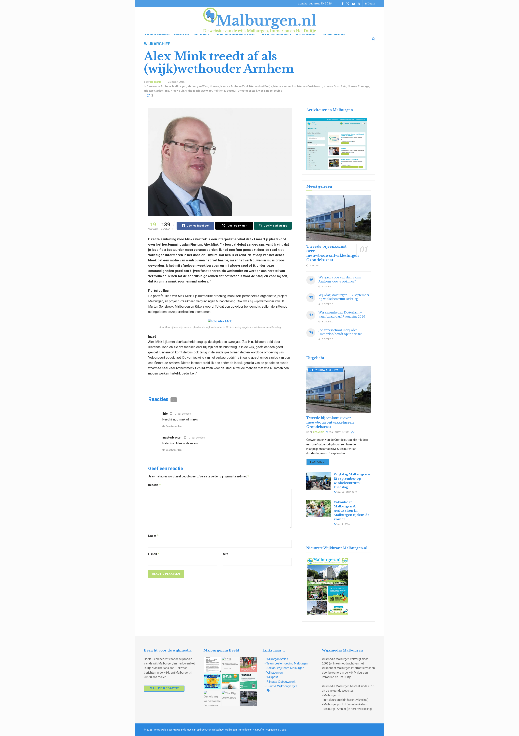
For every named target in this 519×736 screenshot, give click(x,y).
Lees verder (319, 461)
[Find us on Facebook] (342, 3)
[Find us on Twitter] (347, 3)
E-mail (154, 554)
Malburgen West (198, 86)
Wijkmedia (334, 33)
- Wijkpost (271, 677)
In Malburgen (276, 33)
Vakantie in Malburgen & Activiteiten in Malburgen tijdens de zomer (352, 510)
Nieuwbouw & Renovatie (326, 370)
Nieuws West (204, 90)
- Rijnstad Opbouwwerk (280, 681)
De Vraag (305, 33)
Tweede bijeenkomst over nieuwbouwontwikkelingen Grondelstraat (332, 253)
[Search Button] (373, 39)
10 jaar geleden (182, 413)
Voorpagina (156, 33)
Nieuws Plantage (358, 86)
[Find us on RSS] (359, 3)
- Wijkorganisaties (276, 659)
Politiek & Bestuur (225, 90)
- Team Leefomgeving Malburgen (286, 663)
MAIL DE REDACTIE (164, 688)
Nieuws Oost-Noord (309, 86)
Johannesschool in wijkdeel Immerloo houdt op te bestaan (340, 332)
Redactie (156, 81)
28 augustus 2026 (338, 432)
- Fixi (268, 690)
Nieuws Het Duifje (260, 86)
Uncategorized (247, 90)
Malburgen (179, 86)
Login (371, 3)
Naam (153, 536)
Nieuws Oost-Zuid (335, 86)
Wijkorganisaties (235, 33)
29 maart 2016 (176, 81)
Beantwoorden (174, 426)
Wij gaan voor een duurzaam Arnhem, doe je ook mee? (339, 279)
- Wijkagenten (274, 672)
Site (225, 554)
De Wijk (201, 33)
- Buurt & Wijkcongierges (281, 686)
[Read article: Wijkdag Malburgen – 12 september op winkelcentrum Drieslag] (318, 481)
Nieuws (181, 33)
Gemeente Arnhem (159, 86)
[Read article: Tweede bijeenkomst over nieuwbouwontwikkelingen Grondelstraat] (338, 218)
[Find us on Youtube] (353, 3)
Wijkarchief (157, 43)
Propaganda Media (276, 729)
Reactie (154, 485)
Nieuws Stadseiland (156, 90)
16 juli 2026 (343, 524)
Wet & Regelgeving (270, 90)
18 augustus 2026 (346, 492)
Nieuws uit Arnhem (182, 90)
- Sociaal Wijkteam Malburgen (284, 668)
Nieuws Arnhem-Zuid (234, 86)
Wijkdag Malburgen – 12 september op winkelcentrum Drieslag (344, 297)
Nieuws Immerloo (284, 86)
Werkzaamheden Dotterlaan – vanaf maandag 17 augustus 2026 (341, 314)
